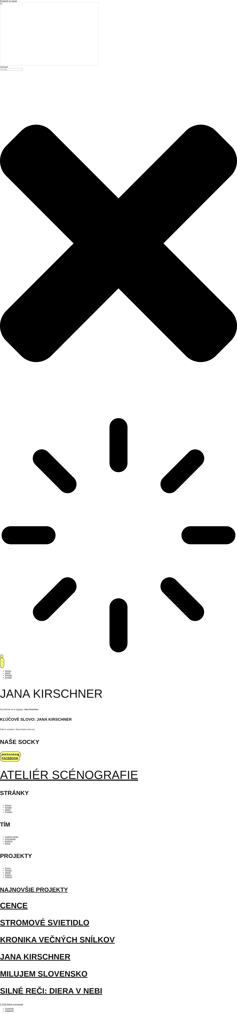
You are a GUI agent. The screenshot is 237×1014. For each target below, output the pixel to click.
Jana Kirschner (35, 956)
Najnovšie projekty (34, 889)
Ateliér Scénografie (69, 774)
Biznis (7, 844)
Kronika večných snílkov (57, 939)
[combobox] (11, 69)
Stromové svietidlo (44, 922)
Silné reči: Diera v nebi (51, 990)
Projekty (8, 812)
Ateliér (8, 810)
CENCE (8, 877)
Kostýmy (8, 841)
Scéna (8, 868)
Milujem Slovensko (44, 973)
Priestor (8, 870)
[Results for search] (118, 535)
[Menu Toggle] (2, 663)
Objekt (8, 873)
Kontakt (8, 808)
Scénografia (10, 839)
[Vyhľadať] (1, 656)
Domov (19, 709)
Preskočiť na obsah (8, 1)
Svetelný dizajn (11, 837)
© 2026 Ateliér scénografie (11, 1004)
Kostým (8, 875)
